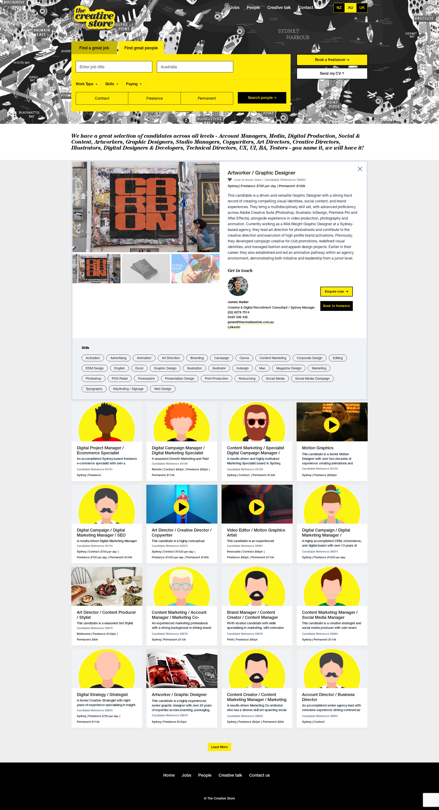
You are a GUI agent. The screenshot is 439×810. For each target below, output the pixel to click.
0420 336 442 (238, 317)
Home (169, 775)
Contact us (308, 7)
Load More (219, 747)
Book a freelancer (331, 60)
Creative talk (279, 7)
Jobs (234, 7)
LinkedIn (234, 327)
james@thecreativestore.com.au (251, 322)
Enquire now (335, 291)
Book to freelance (336, 306)
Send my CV (331, 73)
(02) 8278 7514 (238, 312)
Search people (261, 97)
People (253, 7)
